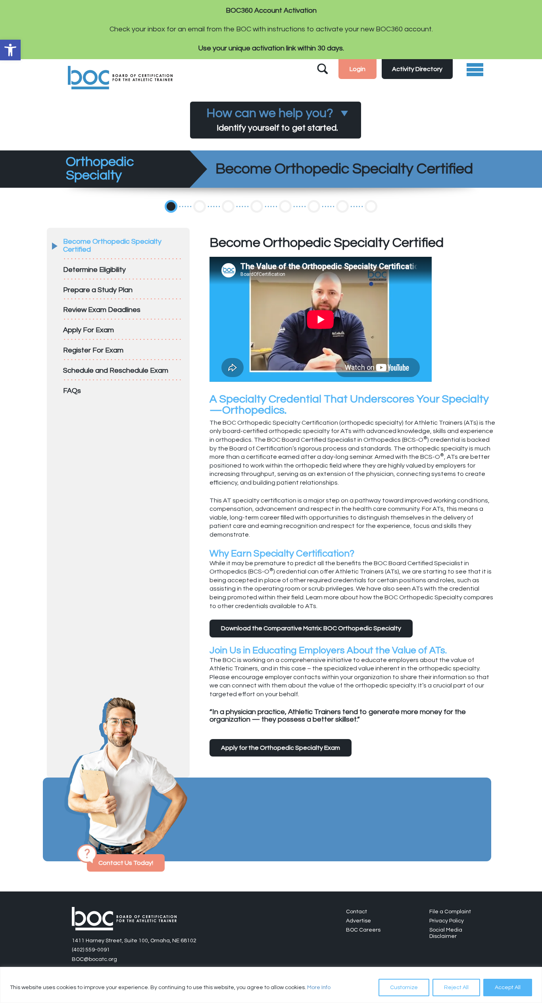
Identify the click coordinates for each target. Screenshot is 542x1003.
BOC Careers (363, 930)
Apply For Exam (88, 330)
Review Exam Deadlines (101, 310)
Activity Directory (417, 69)
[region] (271, 985)
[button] (10, 50)
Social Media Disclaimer (445, 933)
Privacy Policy (446, 921)
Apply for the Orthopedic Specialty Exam (280, 748)
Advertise (358, 921)
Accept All (508, 987)
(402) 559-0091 (91, 950)
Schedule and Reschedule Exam (115, 370)
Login (357, 69)
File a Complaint (450, 911)
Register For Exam (93, 350)
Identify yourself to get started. (272, 120)
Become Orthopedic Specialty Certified (112, 245)
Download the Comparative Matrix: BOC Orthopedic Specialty (311, 628)
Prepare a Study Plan (98, 290)
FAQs (72, 391)
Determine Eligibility (94, 269)
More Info (319, 987)
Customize (404, 987)
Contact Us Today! (125, 863)
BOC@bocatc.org (94, 959)
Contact (356, 911)
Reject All (456, 987)
